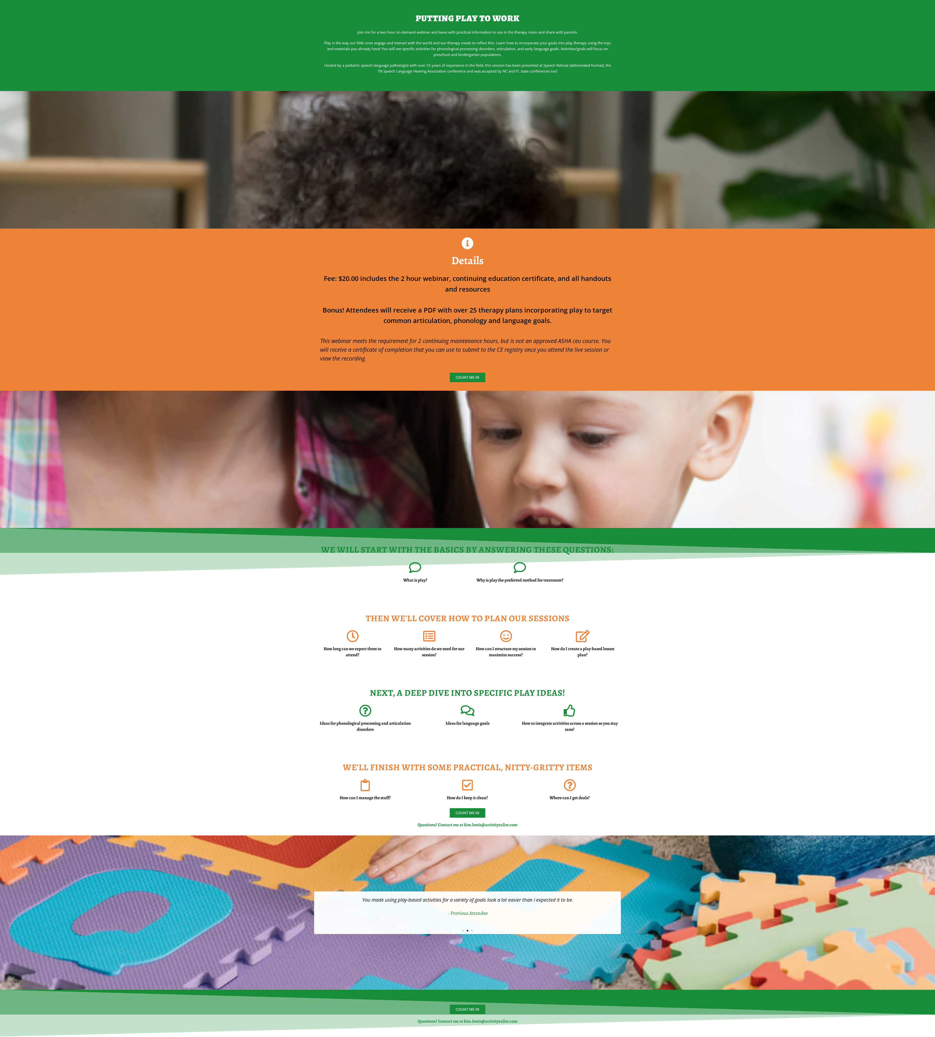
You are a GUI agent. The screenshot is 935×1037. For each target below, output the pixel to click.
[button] (319, 908)
